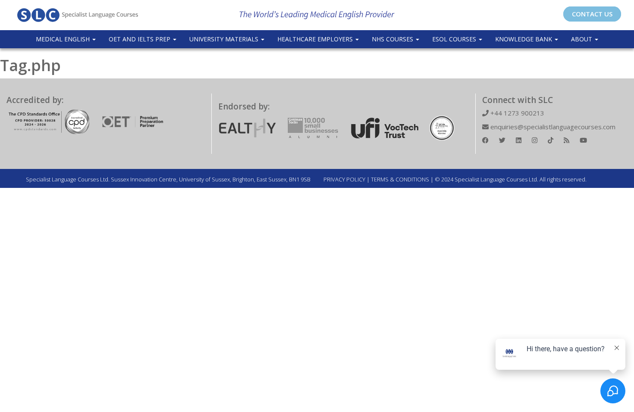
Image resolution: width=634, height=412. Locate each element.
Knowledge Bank (524, 39)
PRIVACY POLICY (344, 179)
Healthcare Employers (316, 39)
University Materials (224, 39)
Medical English (63, 39)
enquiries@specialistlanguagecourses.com (552, 126)
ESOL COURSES (455, 39)
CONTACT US (592, 13)
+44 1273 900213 (516, 113)
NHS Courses (393, 39)
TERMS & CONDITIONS (400, 179)
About (582, 39)
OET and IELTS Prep (140, 39)
